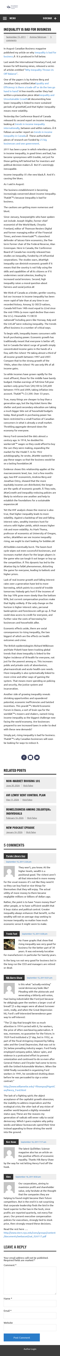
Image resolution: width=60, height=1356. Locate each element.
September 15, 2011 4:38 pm (34, 933)
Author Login (30, 1349)
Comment (10, 1265)
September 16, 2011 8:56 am (28, 1176)
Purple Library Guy (15, 856)
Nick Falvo (28, 785)
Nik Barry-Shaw (14, 977)
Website (8, 1322)
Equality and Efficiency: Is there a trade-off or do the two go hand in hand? (29, 87)
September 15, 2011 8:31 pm (39, 977)
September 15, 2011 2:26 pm (18, 861)
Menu (13, 18)
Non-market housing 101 (23, 781)
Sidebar (47, 18)
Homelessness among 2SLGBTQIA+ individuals (28, 811)
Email (8, 1310)
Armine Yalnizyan (38, 36)
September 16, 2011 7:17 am (33, 1142)
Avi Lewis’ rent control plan (26, 795)
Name (8, 1298)
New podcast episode (20, 828)
